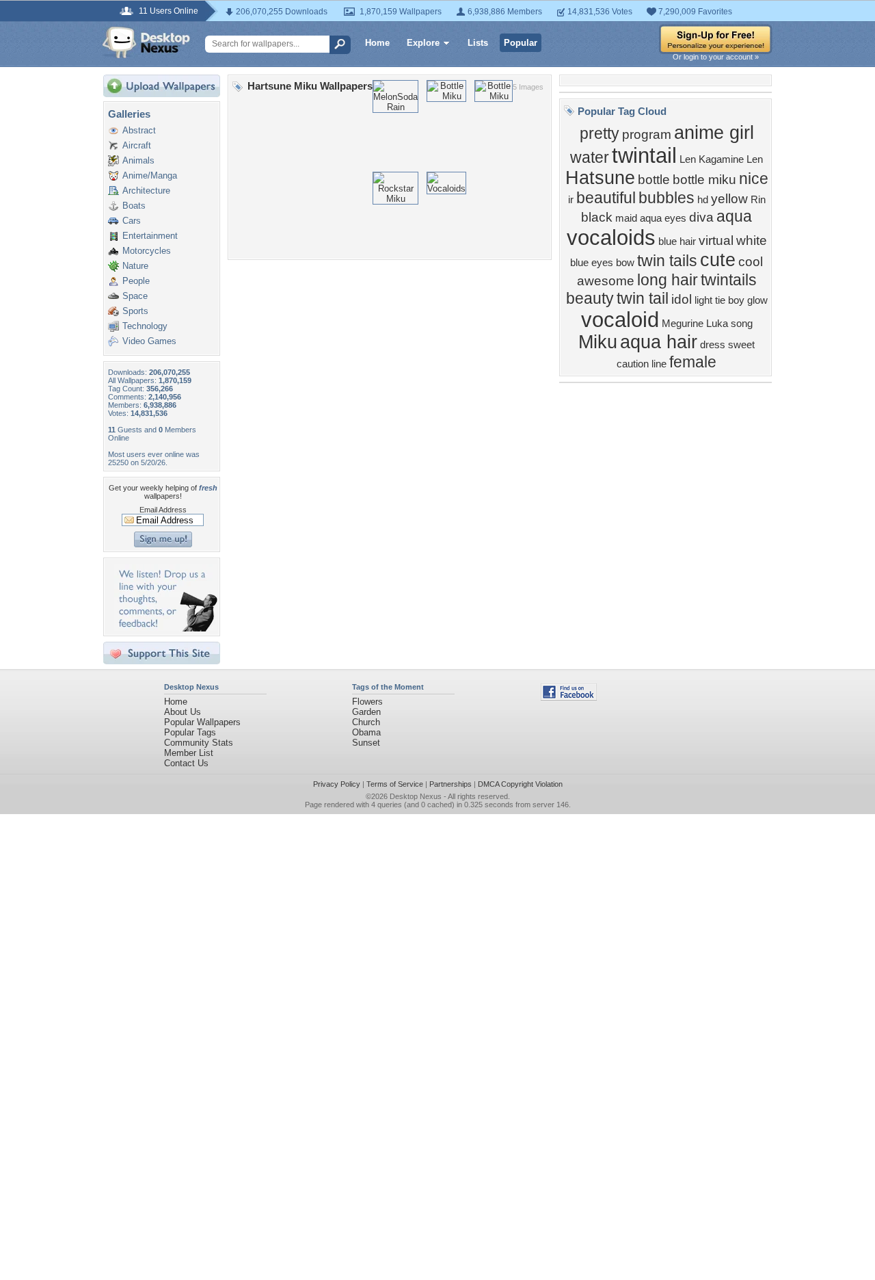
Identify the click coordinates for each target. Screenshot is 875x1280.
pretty (599, 133)
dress (712, 344)
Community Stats (198, 742)
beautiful (606, 198)
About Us (182, 712)
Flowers (367, 701)
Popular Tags (190, 732)
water (589, 157)
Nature (135, 266)
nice (753, 178)
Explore (423, 43)
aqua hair (658, 342)
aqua (734, 216)
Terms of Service (394, 784)
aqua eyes (663, 218)
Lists (478, 43)
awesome (605, 281)
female (692, 362)
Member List (188, 753)
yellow (729, 199)
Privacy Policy (336, 784)
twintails (729, 280)
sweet (741, 344)
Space (135, 296)
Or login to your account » (716, 57)
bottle (654, 179)
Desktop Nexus (416, 796)
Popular (520, 43)
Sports (135, 311)
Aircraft (136, 145)
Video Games (149, 341)
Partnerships (450, 784)
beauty (590, 298)
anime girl (714, 132)
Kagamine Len (731, 159)
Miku (597, 342)
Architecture (146, 190)
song (742, 323)
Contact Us (186, 763)
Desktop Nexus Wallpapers (146, 42)
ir (571, 199)
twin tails (667, 261)
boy (736, 300)
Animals (138, 160)
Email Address (163, 510)
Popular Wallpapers (202, 722)
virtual (716, 240)
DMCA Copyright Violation (520, 784)
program (646, 134)
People (136, 281)
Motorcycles (146, 251)
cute (718, 260)
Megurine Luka (695, 323)
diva (701, 217)
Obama (366, 732)
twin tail (643, 298)
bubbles (666, 198)
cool (750, 261)
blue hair (677, 241)
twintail (644, 155)
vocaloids (611, 237)
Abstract (139, 130)
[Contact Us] (165, 628)
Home (377, 43)
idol (681, 299)
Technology (144, 326)
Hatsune (600, 178)
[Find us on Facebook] (569, 697)
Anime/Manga (149, 175)
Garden (366, 712)
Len (687, 159)
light (703, 300)
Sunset (366, 742)
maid (626, 218)
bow (625, 262)
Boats (134, 205)
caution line (642, 363)
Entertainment (150, 236)
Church (366, 722)
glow (757, 300)
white (751, 240)
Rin (758, 199)
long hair (667, 280)
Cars (131, 220)
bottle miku (704, 179)
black (596, 217)
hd (702, 199)
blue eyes (591, 262)
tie (720, 300)
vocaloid (620, 319)
